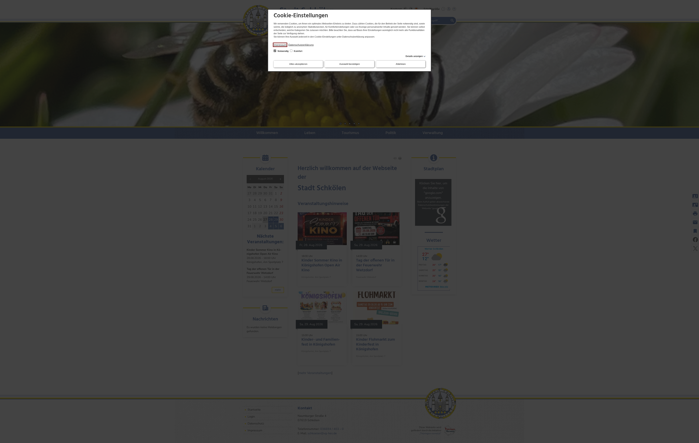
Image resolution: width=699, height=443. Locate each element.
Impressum (280, 44)
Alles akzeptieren (298, 64)
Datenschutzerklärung (301, 44)
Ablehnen (401, 64)
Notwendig (283, 51)
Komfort (297, 51)
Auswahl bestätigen (349, 64)
